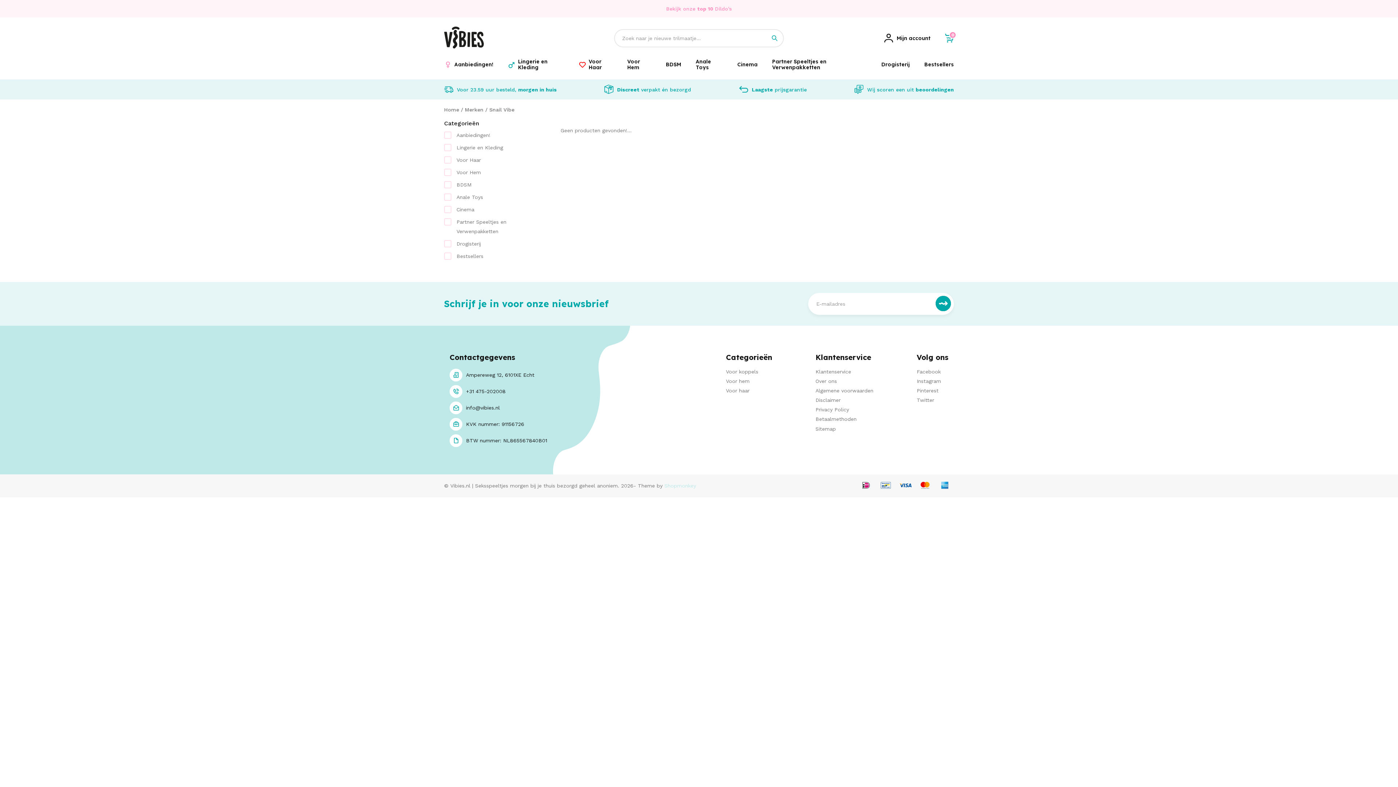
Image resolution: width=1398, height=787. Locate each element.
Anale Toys (470, 197)
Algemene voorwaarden (844, 391)
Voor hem (738, 381)
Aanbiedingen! (473, 135)
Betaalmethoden (836, 419)
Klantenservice (833, 372)
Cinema (465, 209)
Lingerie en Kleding (480, 147)
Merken (474, 110)
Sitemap (826, 429)
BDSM (464, 185)
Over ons (826, 381)
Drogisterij (469, 244)
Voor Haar (469, 160)
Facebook (929, 372)
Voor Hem (469, 172)
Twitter (925, 400)
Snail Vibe (501, 110)
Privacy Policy (832, 409)
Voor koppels (742, 372)
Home (451, 110)
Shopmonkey (680, 486)
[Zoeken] (775, 38)
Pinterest (928, 391)
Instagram (929, 381)
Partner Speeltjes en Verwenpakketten (481, 226)
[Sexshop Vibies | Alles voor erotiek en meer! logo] (464, 47)
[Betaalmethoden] (866, 486)
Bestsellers (470, 256)
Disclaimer (828, 400)
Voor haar (738, 391)
